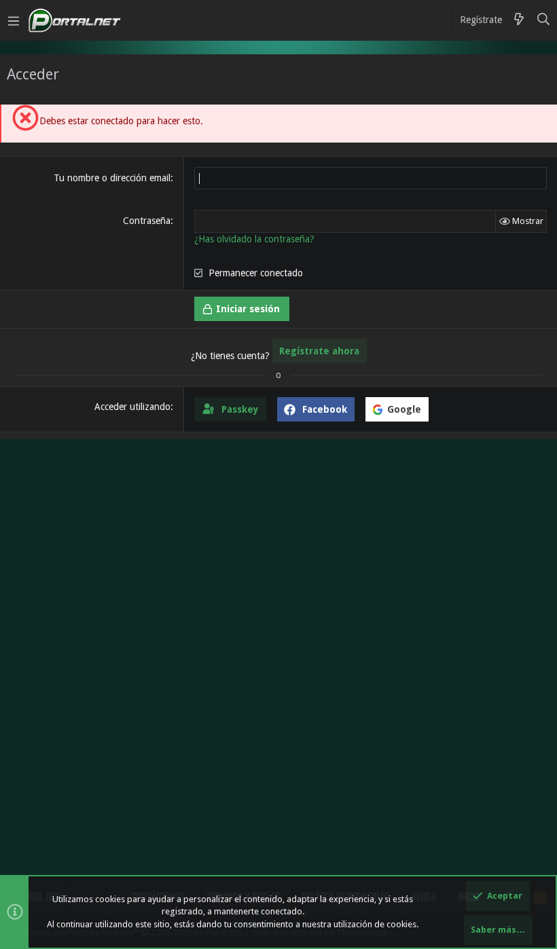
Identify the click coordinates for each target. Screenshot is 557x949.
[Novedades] (519, 20)
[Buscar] (544, 20)
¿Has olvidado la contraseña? (254, 239)
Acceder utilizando (132, 406)
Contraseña (146, 220)
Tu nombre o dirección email (112, 177)
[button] (13, 20)
